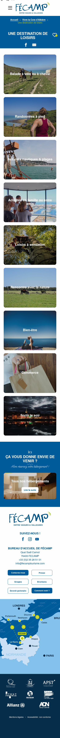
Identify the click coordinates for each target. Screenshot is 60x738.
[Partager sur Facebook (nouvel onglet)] (25, 44)
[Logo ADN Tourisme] (44, 705)
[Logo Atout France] (11, 695)
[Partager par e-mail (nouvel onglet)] (34, 44)
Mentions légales (16, 717)
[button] (54, 35)
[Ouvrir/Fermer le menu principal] (10, 8)
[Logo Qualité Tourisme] (11, 683)
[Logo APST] (49, 683)
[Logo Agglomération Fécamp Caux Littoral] (49, 694)
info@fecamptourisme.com (30, 563)
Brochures (42, 581)
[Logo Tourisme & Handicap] (29, 683)
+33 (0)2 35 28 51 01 (30, 559)
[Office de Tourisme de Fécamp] (32, 8)
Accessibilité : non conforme (39, 717)
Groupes (18, 581)
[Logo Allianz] (16, 705)
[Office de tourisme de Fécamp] (30, 519)
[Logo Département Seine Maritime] (29, 694)
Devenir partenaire (18, 590)
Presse (42, 572)
